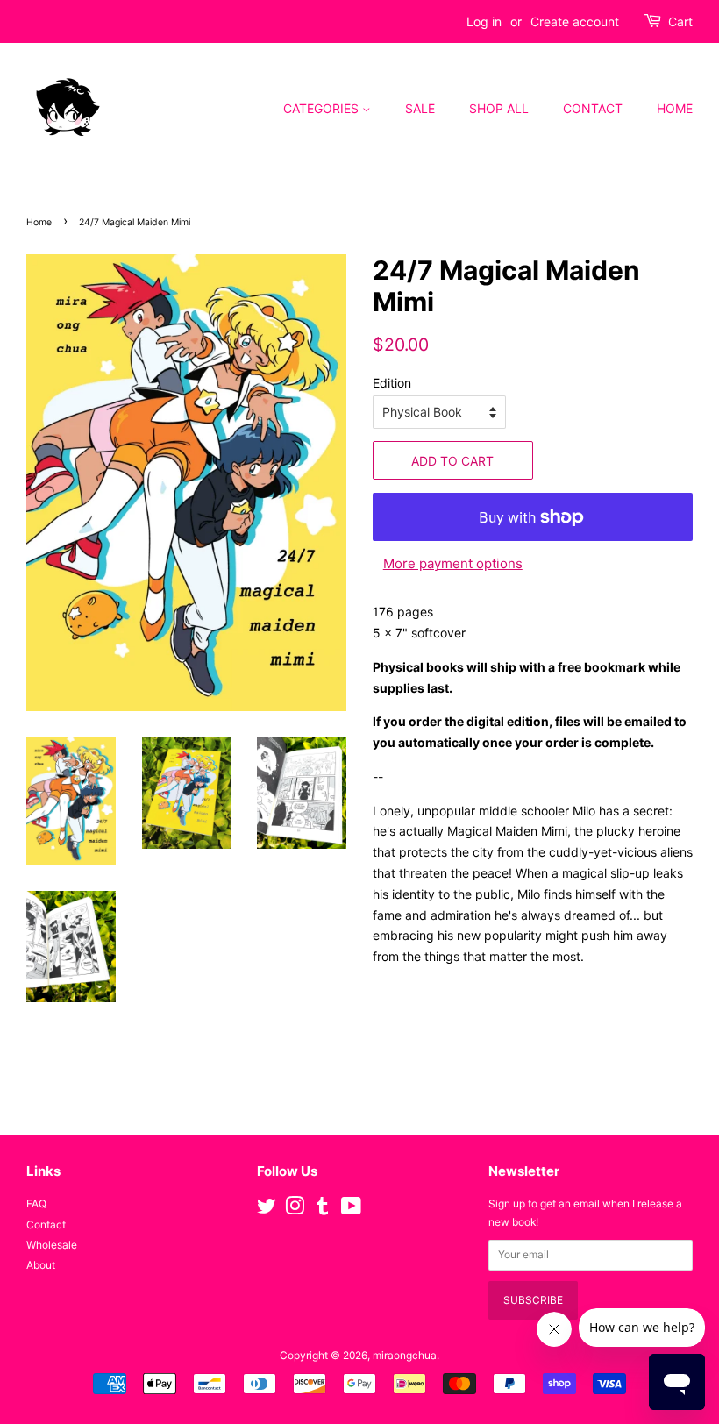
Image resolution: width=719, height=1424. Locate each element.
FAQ (36, 1203)
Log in (484, 21)
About (40, 1264)
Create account (574, 21)
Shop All (499, 108)
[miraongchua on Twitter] (266, 1209)
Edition (392, 382)
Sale (420, 108)
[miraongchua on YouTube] (351, 1209)
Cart (680, 21)
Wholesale (51, 1244)
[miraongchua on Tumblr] (322, 1209)
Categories (322, 108)
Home (675, 108)
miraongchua (405, 1355)
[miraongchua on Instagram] (294, 1209)
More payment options (453, 563)
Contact (593, 108)
